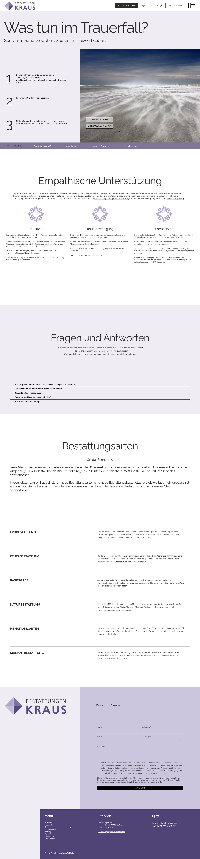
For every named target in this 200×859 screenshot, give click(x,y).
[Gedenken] (70, 827)
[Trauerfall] (70, 825)
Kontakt (48, 834)
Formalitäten (108, 196)
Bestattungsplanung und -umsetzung (111, 198)
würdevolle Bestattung (84, 196)
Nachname (146, 727)
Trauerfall (48, 825)
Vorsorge (48, 832)
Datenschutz (50, 838)
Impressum (49, 836)
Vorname (101, 727)
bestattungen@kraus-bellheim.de (111, 832)
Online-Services (51, 829)
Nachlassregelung (175, 198)
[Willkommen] (8, 146)
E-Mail (100, 737)
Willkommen (50, 823)
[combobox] (162, 741)
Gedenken (49, 827)
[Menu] (193, 5)
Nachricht (101, 746)
